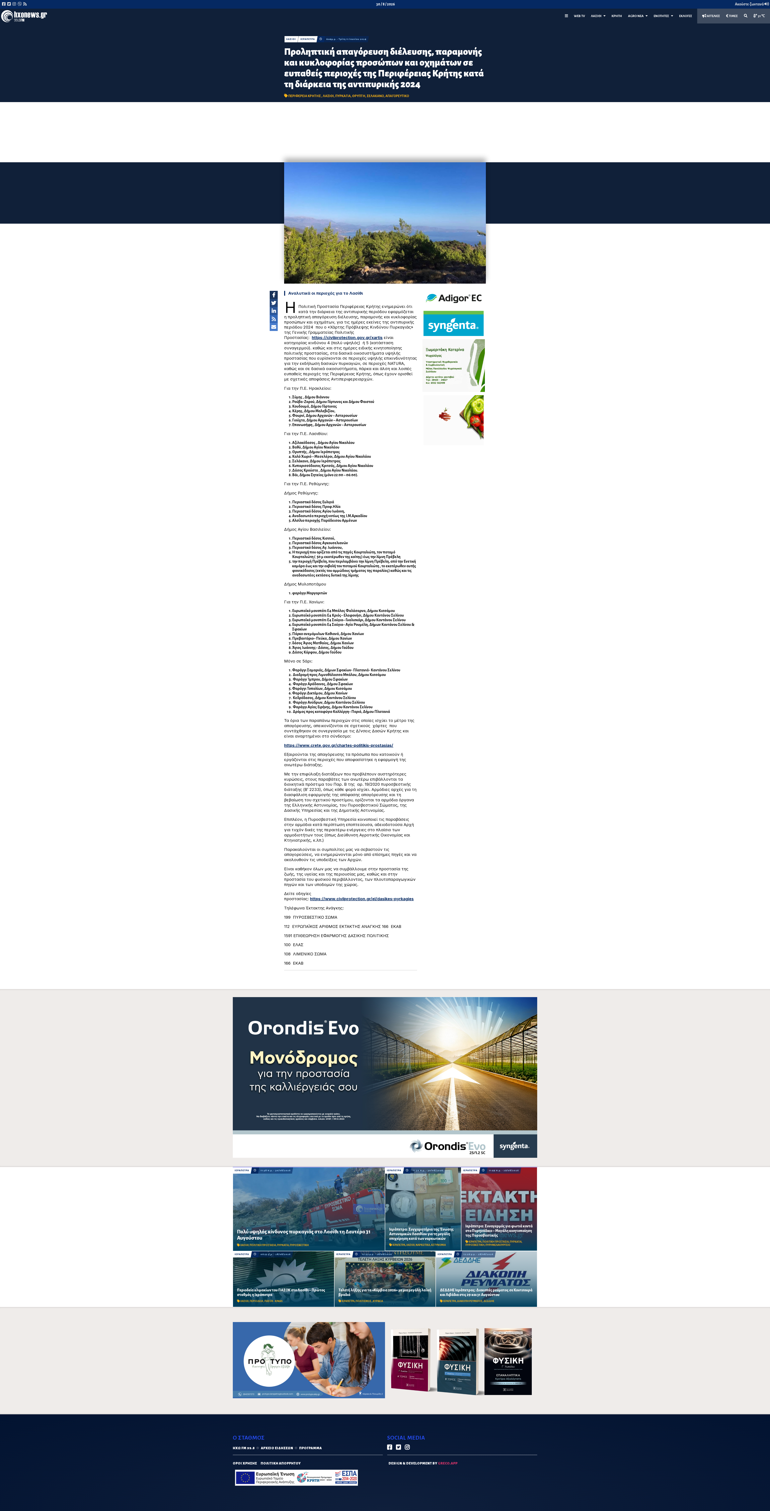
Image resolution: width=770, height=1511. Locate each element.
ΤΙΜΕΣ (733, 16)
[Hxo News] (24, 17)
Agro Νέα (636, 16)
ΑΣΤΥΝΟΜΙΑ (438, 1245)
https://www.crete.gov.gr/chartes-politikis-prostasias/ (338, 745)
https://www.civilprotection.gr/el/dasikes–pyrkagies (362, 898)
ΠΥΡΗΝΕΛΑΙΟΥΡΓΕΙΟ (497, 1245)
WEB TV (579, 16)
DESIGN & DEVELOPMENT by (423, 1463)
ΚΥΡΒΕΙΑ (378, 1301)
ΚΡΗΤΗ (617, 16)
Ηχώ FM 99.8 (244, 1448)
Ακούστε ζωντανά (749, 4)
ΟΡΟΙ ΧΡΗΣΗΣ (245, 1463)
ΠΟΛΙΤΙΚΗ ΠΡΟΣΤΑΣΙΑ (263, 1245)
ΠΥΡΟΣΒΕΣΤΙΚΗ (299, 1245)
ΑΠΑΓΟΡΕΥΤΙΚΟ (397, 96)
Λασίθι (597, 16)
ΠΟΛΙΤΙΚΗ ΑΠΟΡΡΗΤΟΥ (281, 1463)
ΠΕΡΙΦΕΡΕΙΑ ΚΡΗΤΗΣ (304, 96)
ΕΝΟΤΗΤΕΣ (662, 16)
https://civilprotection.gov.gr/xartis (347, 337)
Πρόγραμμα (310, 1448)
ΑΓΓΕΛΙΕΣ (713, 16)
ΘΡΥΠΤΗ (358, 96)
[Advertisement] (385, 132)
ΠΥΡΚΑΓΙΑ (343, 96)
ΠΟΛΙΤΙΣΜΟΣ (364, 1301)
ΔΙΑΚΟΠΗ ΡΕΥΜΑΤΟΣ (469, 1301)
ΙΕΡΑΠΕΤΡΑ (307, 39)
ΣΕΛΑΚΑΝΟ (375, 96)
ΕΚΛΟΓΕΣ (685, 16)
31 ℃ (761, 16)
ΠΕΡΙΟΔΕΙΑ (256, 1301)
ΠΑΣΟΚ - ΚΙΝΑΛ (273, 1301)
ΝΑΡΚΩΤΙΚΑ (423, 1245)
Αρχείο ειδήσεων (277, 1448)
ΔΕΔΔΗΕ (488, 1301)
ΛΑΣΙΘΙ (291, 39)
